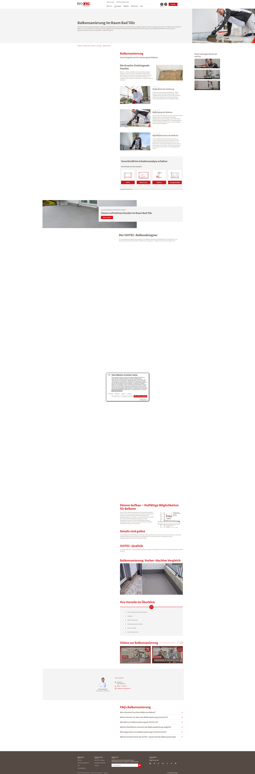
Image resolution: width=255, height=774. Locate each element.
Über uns (79, 760)
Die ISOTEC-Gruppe (99, 760)
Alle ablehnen (116, 396)
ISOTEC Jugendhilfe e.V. (83, 763)
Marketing (129, 393)
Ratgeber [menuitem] (126, 6)
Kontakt (173, 4)
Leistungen (99, 45)
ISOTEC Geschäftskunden (122, 2)
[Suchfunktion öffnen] (165, 4)
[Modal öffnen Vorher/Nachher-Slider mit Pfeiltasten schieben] (151, 579)
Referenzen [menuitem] (134, 6)
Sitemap (106, 772)
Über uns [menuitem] (109, 6)
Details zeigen (142, 399)
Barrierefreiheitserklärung (83, 772)
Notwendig (111, 393)
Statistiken (123, 393)
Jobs (78, 765)
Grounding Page (81, 768)
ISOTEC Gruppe (110, 2)
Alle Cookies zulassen (140, 396)
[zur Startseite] (84, 4)
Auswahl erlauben (127, 396)
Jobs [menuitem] (141, 6)
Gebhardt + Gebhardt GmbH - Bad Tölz (86, 45)
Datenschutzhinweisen (117, 391)
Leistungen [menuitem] (117, 6)
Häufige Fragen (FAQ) (99, 763)
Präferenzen (117, 393)
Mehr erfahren (107, 217)
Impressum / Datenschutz (96, 772)
